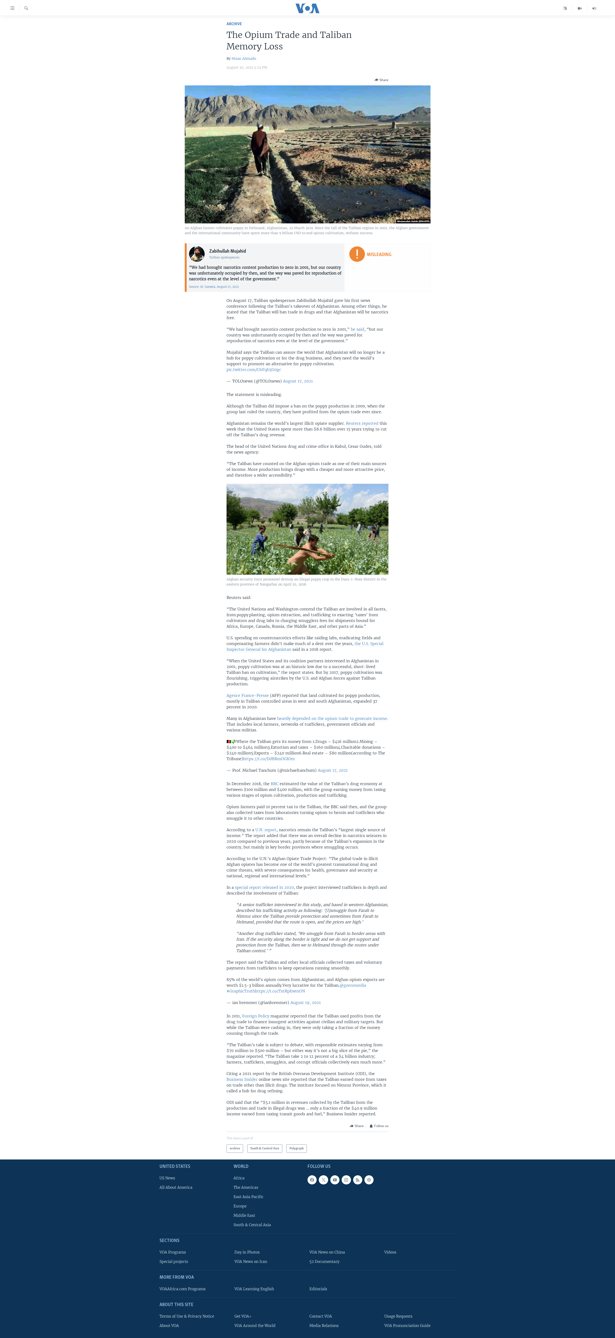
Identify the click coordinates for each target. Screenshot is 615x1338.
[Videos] (579, 8)
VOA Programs (173, 1252)
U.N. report (266, 829)
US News (167, 1178)
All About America (176, 1187)
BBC (274, 783)
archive (234, 24)
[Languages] (565, 8)
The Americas (246, 1187)
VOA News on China (327, 1252)
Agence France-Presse (248, 695)
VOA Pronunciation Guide (407, 1325)
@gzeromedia (352, 985)
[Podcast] (369, 1179)
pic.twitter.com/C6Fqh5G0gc (254, 369)
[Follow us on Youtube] (334, 1179)
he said (357, 329)
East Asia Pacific (249, 1197)
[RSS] (357, 1179)
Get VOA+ (243, 1316)
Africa (239, 1178)
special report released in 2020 (264, 887)
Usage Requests (398, 1316)
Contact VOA (320, 1316)
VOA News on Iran (250, 1262)
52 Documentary (324, 1262)
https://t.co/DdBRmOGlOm (269, 758)
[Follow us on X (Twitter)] (323, 1179)
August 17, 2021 (298, 381)
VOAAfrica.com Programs (183, 1289)
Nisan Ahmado (244, 58)
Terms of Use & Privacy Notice (187, 1316)
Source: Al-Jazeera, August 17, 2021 (214, 286)
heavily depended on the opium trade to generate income (332, 718)
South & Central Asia (252, 1225)
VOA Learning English (254, 1289)
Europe (240, 1206)
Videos (390, 1252)
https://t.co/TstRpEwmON (280, 991)
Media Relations (324, 1325)
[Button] (381, 80)
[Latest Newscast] (594, 8)
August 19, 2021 (305, 1002)
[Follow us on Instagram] (346, 1179)
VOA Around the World (255, 1325)
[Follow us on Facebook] (312, 1179)
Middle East (244, 1215)
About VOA (169, 1325)
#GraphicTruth (241, 991)
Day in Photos (247, 1252)
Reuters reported (362, 423)
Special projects (174, 1262)
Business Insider (242, 1079)
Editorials (318, 1289)
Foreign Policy (255, 1016)
